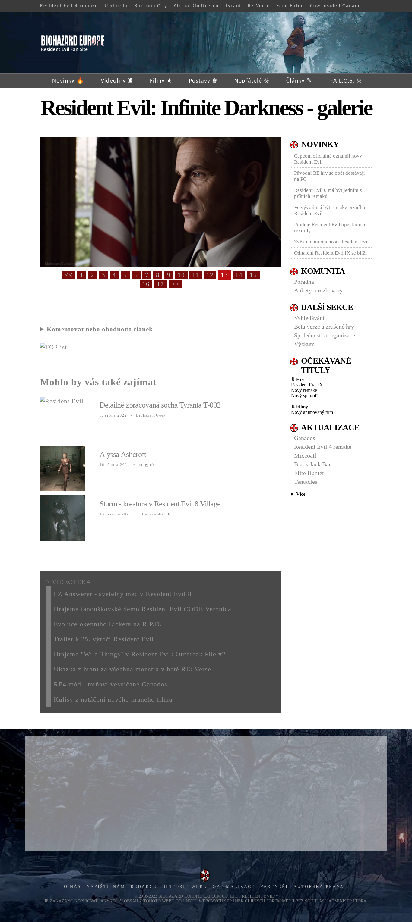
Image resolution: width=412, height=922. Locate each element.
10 (181, 275)
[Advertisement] (206, 793)
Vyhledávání (309, 317)
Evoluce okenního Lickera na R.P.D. (108, 624)
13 (224, 275)
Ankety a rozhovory (318, 290)
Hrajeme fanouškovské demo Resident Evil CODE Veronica (142, 609)
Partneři (274, 886)
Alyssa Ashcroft (123, 454)
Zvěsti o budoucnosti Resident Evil (331, 242)
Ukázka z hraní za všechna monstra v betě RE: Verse (132, 669)
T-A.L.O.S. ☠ (345, 81)
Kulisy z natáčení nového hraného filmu (113, 699)
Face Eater (290, 6)
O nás (72, 886)
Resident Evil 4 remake (69, 6)
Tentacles (305, 481)
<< (69, 275)
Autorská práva (318, 886)
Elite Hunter (309, 473)
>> (175, 284)
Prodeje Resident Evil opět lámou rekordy (329, 227)
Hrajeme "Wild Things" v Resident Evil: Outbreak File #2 (140, 654)
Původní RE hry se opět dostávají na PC (329, 176)
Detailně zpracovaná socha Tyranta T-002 (160, 405)
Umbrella (116, 6)
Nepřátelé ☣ (252, 81)
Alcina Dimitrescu (196, 6)
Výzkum (304, 344)
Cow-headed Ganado (335, 6)
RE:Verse (259, 6)
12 (210, 275)
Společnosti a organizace (324, 335)
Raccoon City (151, 6)
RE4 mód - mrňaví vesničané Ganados (110, 684)
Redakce (144, 886)
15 (253, 275)
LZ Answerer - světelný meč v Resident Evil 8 (123, 594)
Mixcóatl (305, 455)
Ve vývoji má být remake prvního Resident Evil (329, 210)
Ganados (304, 438)
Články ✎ (299, 81)
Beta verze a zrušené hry (324, 326)
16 (146, 284)
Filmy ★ (161, 81)
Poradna (304, 281)
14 (238, 275)
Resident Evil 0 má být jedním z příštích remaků (328, 193)
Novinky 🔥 (68, 81)
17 (160, 284)
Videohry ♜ (117, 81)
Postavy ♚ (203, 81)
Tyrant (233, 6)
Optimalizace (234, 886)
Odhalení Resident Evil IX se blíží (330, 253)
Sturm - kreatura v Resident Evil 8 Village (160, 503)
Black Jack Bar (312, 464)
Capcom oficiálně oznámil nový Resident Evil (328, 159)
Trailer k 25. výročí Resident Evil (104, 639)
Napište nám (106, 886)
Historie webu (184, 886)
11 (195, 275)
